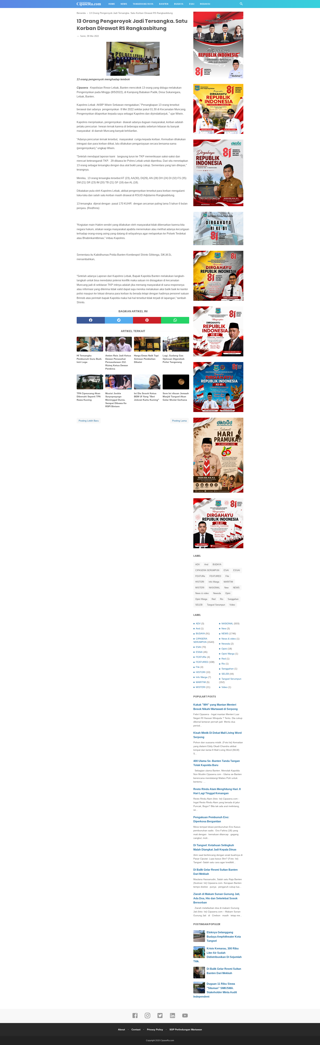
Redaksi (205, 4)
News (124, 4)
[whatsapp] (175, 320)
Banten (163, 4)
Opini (227, 593)
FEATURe (200, 576)
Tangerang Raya (143, 4)
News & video (202, 593)
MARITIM (228, 582)
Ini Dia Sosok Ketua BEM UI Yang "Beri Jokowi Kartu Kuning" (146, 396)
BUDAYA (217, 564)
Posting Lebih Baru (89, 420)
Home (111, 4)
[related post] (90, 344)
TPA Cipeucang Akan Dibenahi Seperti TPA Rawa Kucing (88, 396)
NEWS (236, 587)
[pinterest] (147, 320)
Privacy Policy (155, 1029)
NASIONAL (214, 587)
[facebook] (91, 320)
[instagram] (147, 1018)
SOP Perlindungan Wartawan (186, 1029)
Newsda (217, 593)
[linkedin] (172, 1018)
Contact (136, 1029)
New (226, 587)
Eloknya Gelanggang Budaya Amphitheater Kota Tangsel (224, 936)
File (227, 576)
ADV (197, 564)
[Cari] (241, 4)
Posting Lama (179, 420)
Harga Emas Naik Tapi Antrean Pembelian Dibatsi (146, 358)
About (121, 1029)
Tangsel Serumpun (216, 605)
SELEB (198, 605)
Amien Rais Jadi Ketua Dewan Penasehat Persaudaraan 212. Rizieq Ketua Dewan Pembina (118, 362)
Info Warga (214, 582)
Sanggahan (233, 599)
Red (214, 599)
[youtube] (185, 1018)
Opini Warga (201, 599)
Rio (221, 599)
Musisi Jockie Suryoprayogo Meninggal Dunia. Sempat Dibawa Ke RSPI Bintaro (115, 400)
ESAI (226, 570)
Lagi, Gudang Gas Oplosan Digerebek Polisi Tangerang (173, 358)
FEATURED (215, 576)
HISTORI (199, 582)
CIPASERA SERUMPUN (207, 570)
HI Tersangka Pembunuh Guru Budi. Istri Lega (89, 358)
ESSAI (236, 570)
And (206, 564)
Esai (191, 4)
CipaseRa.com (167, 1040)
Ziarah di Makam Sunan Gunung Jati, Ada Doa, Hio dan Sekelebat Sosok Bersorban (216, 898)
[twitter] (119, 320)
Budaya (179, 4)
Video (232, 605)
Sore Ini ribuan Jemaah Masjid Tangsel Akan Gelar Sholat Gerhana (176, 396)
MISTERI (199, 587)
